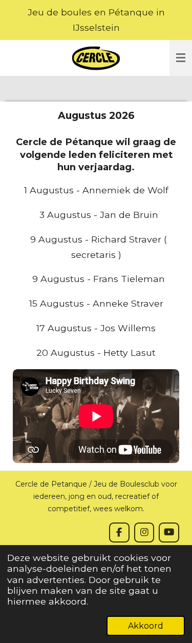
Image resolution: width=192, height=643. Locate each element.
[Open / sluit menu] (180, 58)
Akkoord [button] (145, 626)
